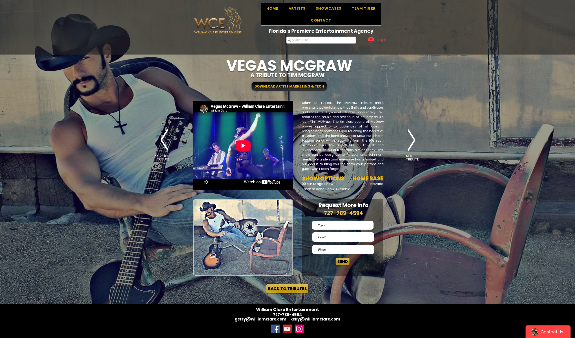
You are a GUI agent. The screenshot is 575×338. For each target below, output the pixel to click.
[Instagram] (299, 329)
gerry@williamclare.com (260, 319)
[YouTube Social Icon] (287, 329)
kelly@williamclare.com (315, 319)
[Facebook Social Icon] (275, 329)
